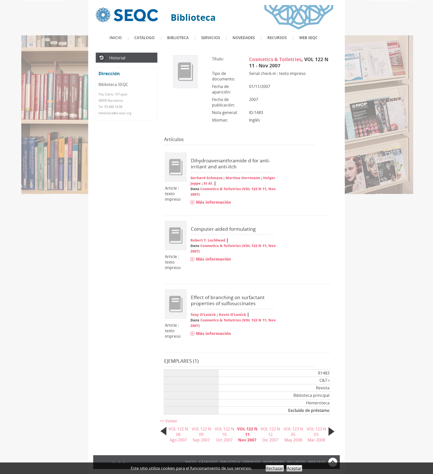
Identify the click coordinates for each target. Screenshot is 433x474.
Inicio (116, 37)
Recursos (277, 37)
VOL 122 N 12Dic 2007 (270, 434)
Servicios (210, 37)
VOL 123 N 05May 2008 (293, 434)
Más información (213, 202)
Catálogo (144, 37)
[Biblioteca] (127, 14)
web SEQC (308, 37)
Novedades (244, 37)
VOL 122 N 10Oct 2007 (224, 434)
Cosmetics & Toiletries (275, 59)
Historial (117, 58)
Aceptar (294, 468)
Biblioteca (178, 37)
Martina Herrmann (243, 177)
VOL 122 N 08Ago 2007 (178, 434)
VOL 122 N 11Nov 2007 (247, 434)
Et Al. (208, 183)
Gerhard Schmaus (206, 177)
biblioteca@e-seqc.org (114, 113)
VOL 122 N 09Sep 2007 (201, 434)
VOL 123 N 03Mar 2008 (316, 434)
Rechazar (274, 468)
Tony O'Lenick (203, 314)
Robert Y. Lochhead (207, 240)
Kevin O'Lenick (232, 314)
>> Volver (168, 421)
